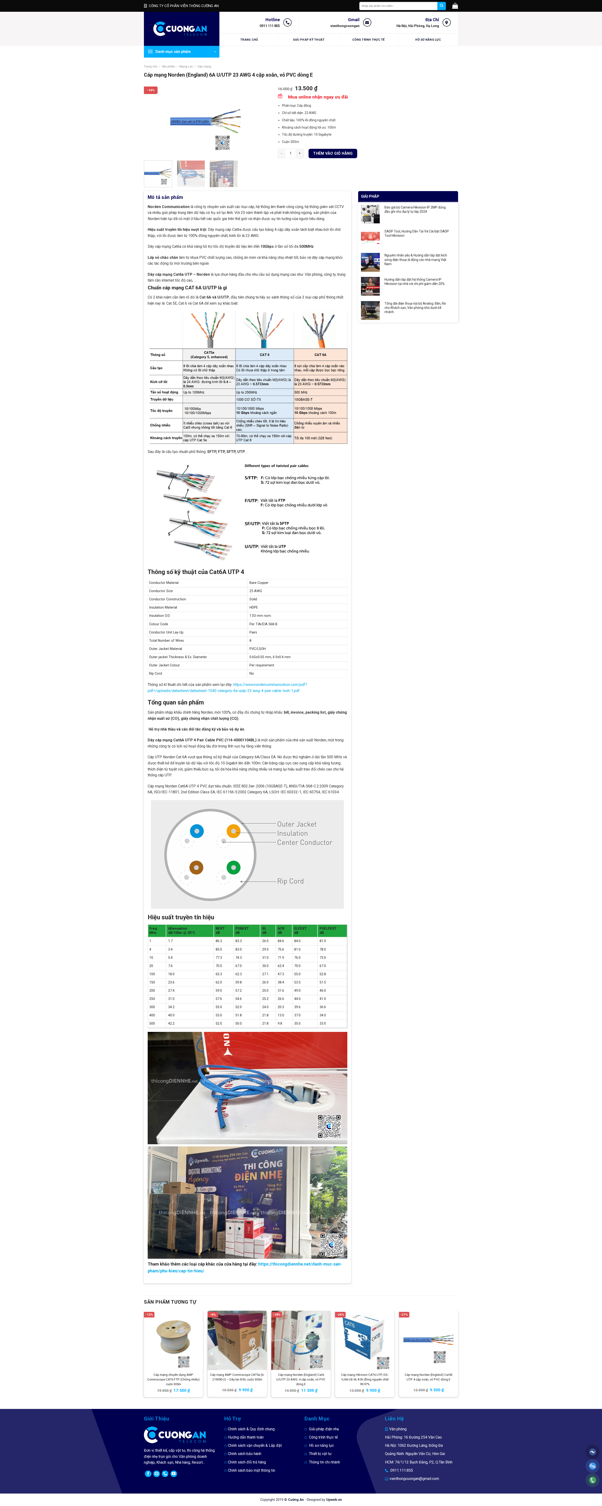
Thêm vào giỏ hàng (332, 153)
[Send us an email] (156, 1474)
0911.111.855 (401, 1470)
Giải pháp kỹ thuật (309, 39)
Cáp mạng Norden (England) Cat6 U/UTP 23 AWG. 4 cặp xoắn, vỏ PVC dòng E (300, 1379)
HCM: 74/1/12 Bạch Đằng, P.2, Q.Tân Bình (418, 1462)
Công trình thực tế (368, 39)
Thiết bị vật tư (320, 1453)
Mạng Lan (186, 66)
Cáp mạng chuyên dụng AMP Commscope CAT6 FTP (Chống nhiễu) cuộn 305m (173, 1379)
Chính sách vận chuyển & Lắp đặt (255, 1445)
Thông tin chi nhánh (324, 1462)
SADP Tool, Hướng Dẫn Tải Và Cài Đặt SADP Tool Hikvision (416, 233)
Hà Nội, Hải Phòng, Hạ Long (417, 26)
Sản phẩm (168, 66)
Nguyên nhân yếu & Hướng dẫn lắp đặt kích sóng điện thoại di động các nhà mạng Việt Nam (415, 259)
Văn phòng (398, 1429)
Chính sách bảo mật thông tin (251, 1470)
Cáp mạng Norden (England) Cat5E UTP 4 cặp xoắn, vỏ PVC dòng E (428, 1377)
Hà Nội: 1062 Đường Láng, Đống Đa (414, 1445)
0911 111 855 (270, 26)
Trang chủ (249, 39)
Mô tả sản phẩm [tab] (165, 197)
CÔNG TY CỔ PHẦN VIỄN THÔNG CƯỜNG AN (184, 6)
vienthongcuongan (345, 26)
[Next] (262, 121)
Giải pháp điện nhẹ (324, 1429)
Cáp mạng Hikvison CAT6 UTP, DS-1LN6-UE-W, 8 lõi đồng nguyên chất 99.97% (365, 1379)
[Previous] (152, 121)
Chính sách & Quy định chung (251, 1429)
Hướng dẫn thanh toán (246, 1437)
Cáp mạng (204, 66)
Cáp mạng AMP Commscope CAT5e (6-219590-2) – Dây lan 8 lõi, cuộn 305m (237, 1377)
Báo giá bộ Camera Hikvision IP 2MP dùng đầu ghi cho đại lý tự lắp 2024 (415, 209)
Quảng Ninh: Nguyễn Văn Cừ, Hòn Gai (415, 1453)
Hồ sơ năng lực (428, 39)
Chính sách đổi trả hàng (247, 1462)
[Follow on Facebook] (148, 1474)
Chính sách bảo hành (244, 1453)
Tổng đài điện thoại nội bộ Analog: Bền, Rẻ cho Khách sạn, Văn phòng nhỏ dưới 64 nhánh (415, 308)
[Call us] (165, 1474)
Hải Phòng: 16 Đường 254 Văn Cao (413, 1437)
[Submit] (441, 6)
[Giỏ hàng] (455, 6)
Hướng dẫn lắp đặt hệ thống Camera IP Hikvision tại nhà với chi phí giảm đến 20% (414, 282)
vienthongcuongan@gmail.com (414, 1478)
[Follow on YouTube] (173, 1474)
